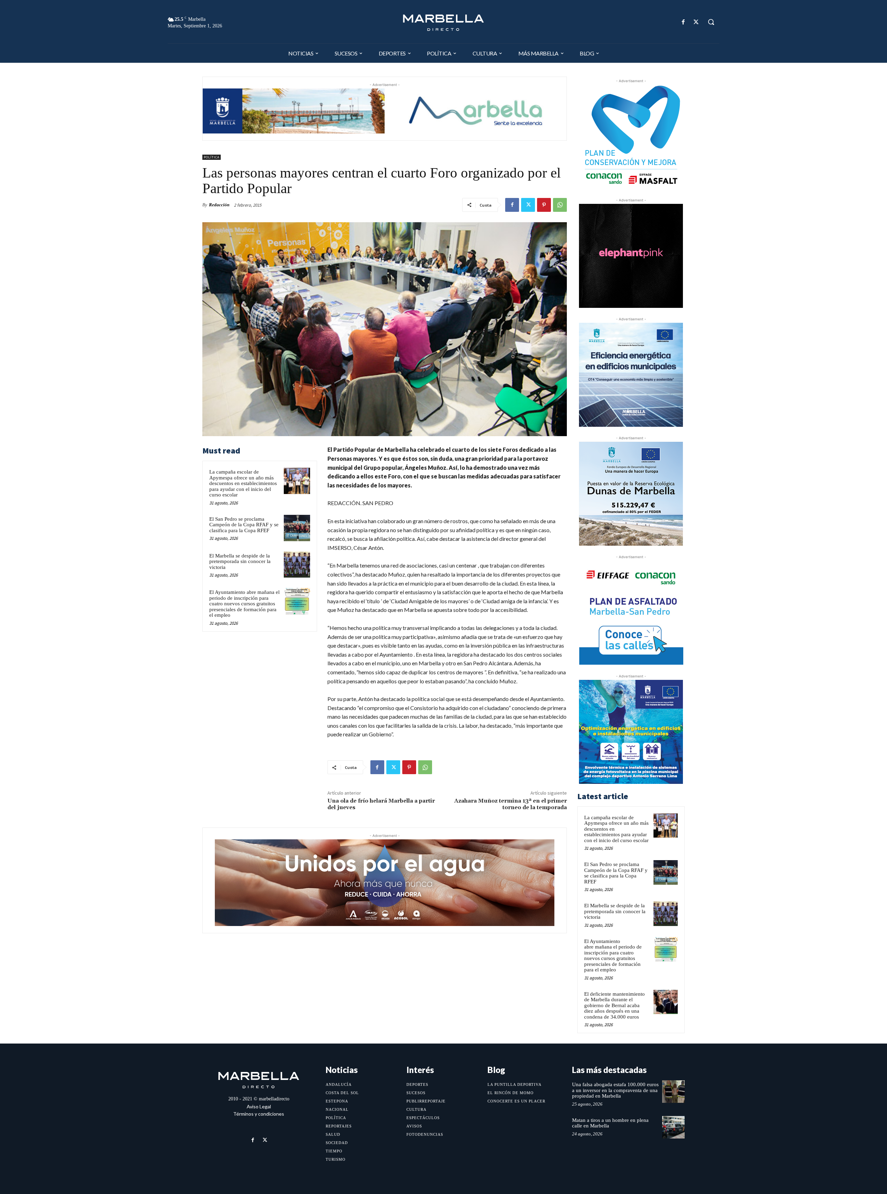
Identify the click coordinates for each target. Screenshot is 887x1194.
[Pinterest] (544, 205)
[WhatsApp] (560, 205)
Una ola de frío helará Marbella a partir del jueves (381, 804)
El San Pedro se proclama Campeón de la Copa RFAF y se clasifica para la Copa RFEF (244, 524)
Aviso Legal (259, 1106)
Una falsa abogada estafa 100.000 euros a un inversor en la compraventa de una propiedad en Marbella (615, 1090)
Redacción (219, 204)
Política (211, 157)
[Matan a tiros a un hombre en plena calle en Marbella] (673, 1127)
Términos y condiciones (258, 1114)
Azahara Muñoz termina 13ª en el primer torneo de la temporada (510, 804)
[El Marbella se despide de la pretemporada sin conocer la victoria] (297, 565)
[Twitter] (696, 22)
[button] (711, 22)
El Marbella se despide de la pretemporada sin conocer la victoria (240, 561)
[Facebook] (683, 22)
